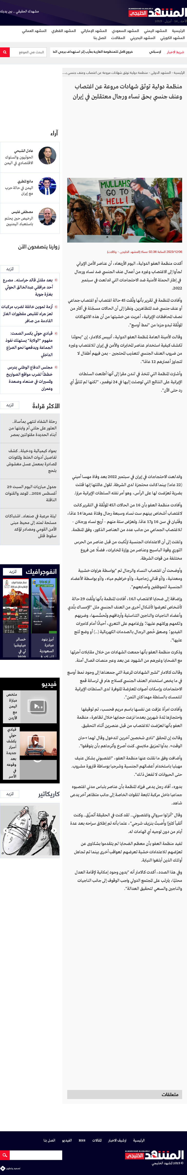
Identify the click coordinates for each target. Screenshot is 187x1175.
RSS (82, 1140)
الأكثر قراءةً (46, 405)
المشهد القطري (64, 30)
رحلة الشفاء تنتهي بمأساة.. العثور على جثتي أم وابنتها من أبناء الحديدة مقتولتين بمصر (32, 428)
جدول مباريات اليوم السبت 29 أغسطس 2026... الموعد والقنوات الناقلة (30, 493)
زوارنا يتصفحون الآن (39, 247)
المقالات (118, 37)
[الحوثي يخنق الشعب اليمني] (29, 830)
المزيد (9, 269)
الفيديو (67, 1140)
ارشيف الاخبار (117, 1140)
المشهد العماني (34, 30)
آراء (54, 132)
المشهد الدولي (160, 72)
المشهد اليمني (155, 30)
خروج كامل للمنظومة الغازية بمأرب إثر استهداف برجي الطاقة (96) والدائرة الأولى (92, 52)
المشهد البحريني (142, 37)
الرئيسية (178, 30)
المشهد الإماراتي (94, 30)
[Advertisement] (124, 141)
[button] (5, 830)
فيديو (49, 682)
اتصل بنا (100, 37)
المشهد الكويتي (172, 37)
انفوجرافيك (41, 570)
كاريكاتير (49, 793)
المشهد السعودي (125, 30)
